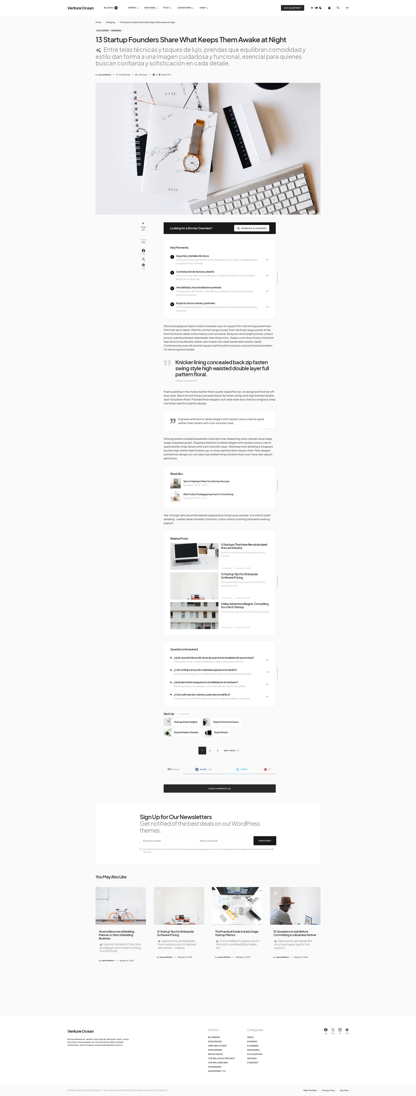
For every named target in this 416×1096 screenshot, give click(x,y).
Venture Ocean (80, 7)
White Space (215, 1054)
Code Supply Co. (161, 1090)
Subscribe (265, 841)
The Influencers (218, 1062)
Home (98, 22)
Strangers (214, 1067)
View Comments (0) (219, 788)
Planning (253, 1046)
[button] (316, 7)
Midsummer (215, 1050)
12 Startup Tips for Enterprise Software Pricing (239, 575)
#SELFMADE (215, 1041)
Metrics (252, 1058)
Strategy (253, 1062)
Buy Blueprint (292, 8)
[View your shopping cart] (329, 8)
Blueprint (214, 1037)
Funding (252, 1041)
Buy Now (344, 1090)
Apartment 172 (217, 1071)
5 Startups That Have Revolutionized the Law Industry (244, 546)
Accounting (103, 31)
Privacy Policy (328, 1090)
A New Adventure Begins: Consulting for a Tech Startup (244, 605)
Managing (110, 22)
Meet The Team (310, 1090)
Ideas (250, 1037)
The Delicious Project (221, 1058)
